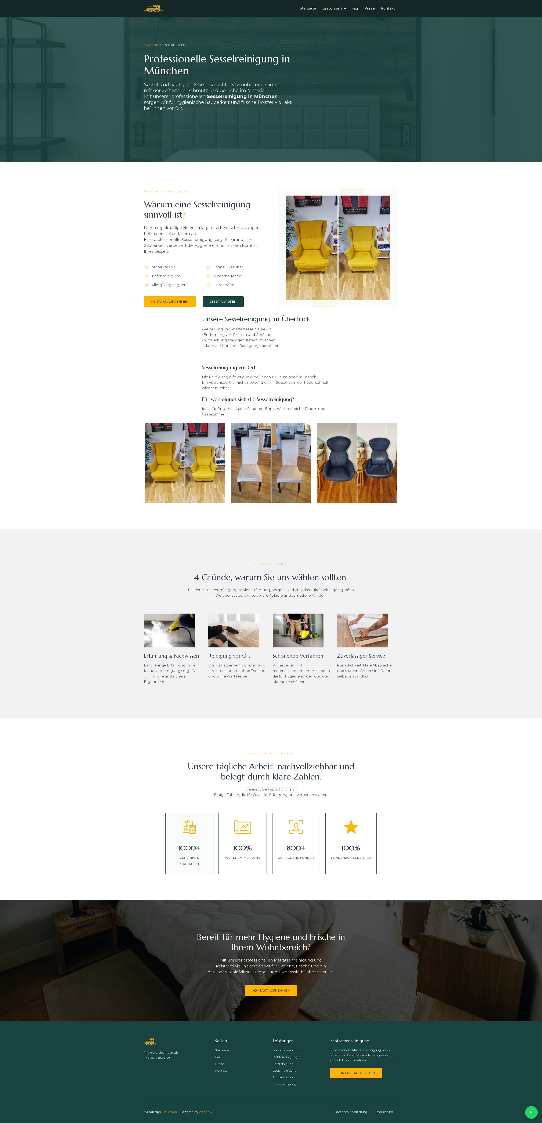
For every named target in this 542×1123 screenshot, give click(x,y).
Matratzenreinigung (287, 1050)
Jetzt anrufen (223, 302)
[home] (153, 8)
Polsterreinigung (285, 1057)
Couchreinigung (285, 1070)
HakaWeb (169, 1112)
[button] (333, 8)
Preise (369, 8)
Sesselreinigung (284, 1084)
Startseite (308, 8)
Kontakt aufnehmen (170, 302)
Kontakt (388, 8)
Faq (355, 8)
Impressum (384, 1112)
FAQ (218, 1057)
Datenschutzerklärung (351, 1112)
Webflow (205, 1112)
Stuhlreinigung (283, 1077)
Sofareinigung (283, 1064)
